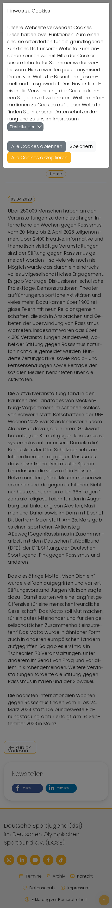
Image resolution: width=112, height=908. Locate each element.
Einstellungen (22, 127)
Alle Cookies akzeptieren (39, 157)
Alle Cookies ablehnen (36, 146)
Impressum (66, 118)
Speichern (81, 146)
